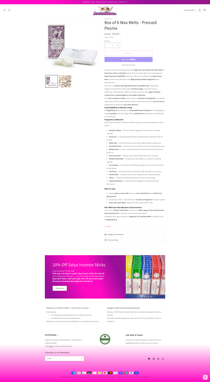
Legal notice (146, 377)
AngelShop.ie (68, 377)
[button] (4, 10)
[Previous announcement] (4, 2)
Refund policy (101, 377)
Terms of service (121, 377)
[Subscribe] (81, 358)
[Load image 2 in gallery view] (65, 81)
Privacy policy (111, 377)
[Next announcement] (205, 2)
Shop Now (60, 288)
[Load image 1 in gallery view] (51, 81)
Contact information (134, 377)
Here (51, 346)
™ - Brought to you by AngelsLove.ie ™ (84, 377)
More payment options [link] (128, 64)
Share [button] (109, 226)
